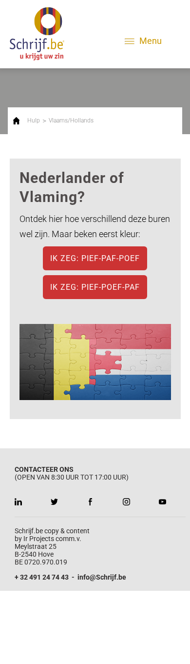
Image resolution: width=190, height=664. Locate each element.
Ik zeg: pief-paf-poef (95, 258)
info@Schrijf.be (101, 577)
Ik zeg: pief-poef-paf (95, 287)
